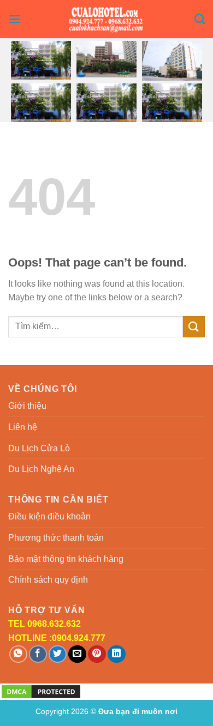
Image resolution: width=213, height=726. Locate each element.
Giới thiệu (27, 405)
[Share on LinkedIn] (117, 654)
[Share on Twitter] (58, 654)
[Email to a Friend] (77, 654)
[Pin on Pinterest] (97, 654)
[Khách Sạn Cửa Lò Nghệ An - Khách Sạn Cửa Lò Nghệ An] (106, 19)
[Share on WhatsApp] (18, 654)
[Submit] (194, 326)
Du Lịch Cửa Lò (39, 448)
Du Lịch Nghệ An (41, 469)
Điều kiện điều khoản (49, 516)
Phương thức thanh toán (56, 537)
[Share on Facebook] (38, 654)
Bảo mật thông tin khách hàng (65, 559)
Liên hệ (22, 427)
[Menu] (14, 18)
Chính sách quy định (48, 579)
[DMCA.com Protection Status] (41, 690)
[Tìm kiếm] (199, 19)
